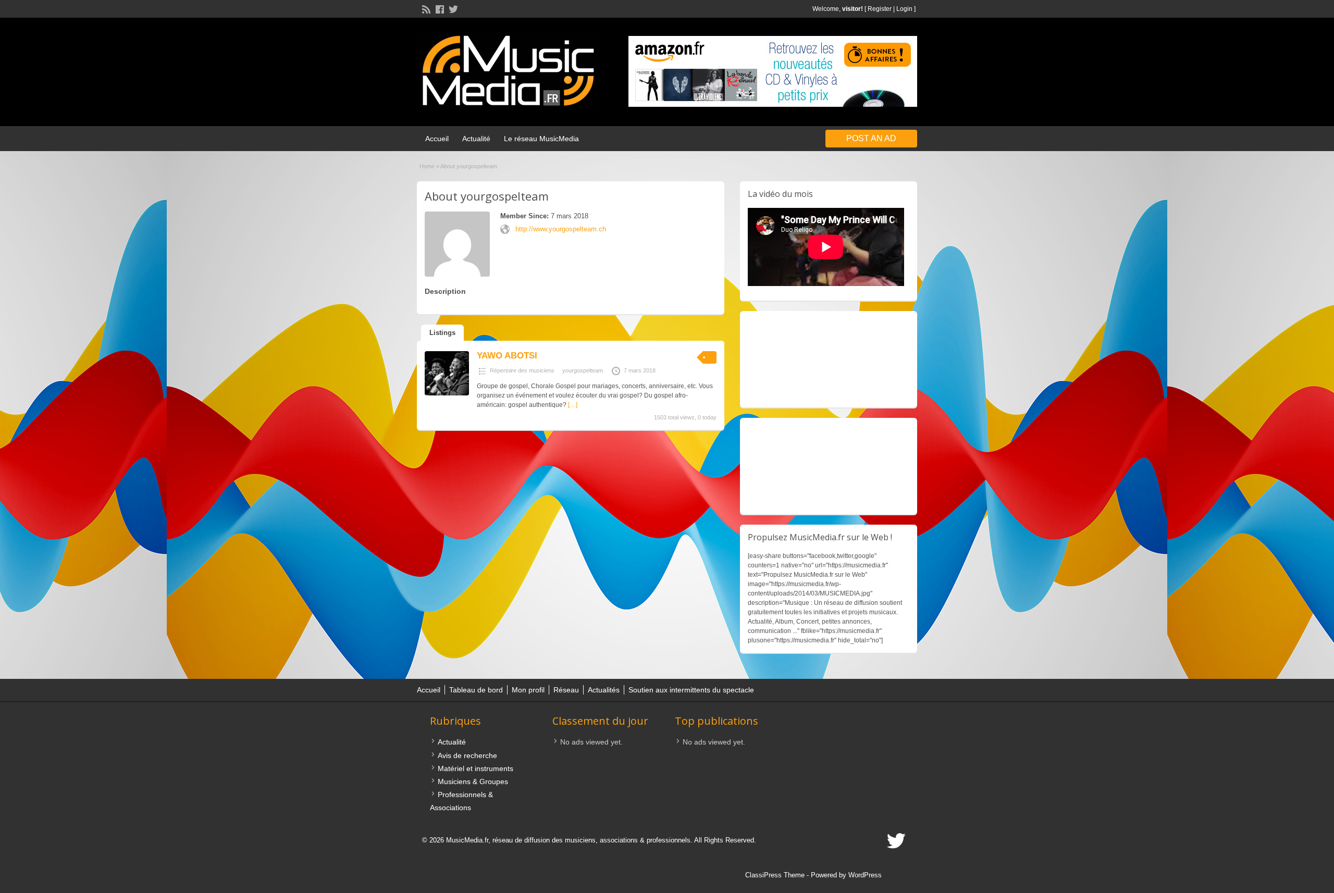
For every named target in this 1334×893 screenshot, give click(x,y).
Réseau (566, 690)
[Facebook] (439, 8)
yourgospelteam (582, 370)
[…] (572, 404)
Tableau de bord (476, 690)
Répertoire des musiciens (522, 370)
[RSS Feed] (425, 8)
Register (880, 9)
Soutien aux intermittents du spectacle (691, 690)
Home (427, 166)
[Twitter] (452, 8)
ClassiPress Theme (775, 875)
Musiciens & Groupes (473, 781)
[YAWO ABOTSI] (447, 393)
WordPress (865, 875)
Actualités (604, 690)
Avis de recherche (467, 755)
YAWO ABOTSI (507, 356)
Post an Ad (871, 138)
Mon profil (528, 690)
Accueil (437, 138)
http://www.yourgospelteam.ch (560, 229)
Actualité (476, 138)
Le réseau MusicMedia (541, 138)
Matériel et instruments (475, 768)
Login (904, 9)
